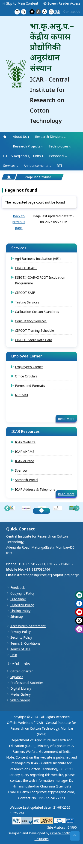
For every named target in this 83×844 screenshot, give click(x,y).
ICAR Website (25, 442)
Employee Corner (26, 356)
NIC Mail (21, 395)
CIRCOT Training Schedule (34, 330)
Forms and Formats (30, 385)
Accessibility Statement (28, 626)
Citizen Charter (21, 671)
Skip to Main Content (22, 3)
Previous (7, 508)
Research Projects (26, 146)
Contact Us (71, 11)
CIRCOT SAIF (25, 292)
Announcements (36, 165)
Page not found (21, 190)
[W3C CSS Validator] (22, 820)
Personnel (56, 156)
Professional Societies (27, 682)
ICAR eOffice (24, 461)
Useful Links (18, 663)
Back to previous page (18, 222)
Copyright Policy (22, 593)
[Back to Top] (75, 836)
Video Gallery (20, 700)
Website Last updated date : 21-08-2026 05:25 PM (40, 810)
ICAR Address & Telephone (35, 489)
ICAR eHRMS (24, 451)
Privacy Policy (20, 631)
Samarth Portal (26, 480)
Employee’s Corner (29, 367)
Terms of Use (20, 649)
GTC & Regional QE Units (22, 156)
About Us (20, 136)
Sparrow (21, 470)
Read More (66, 418)
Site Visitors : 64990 (62, 827)
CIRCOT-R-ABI (26, 268)
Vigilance (16, 677)
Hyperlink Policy (22, 605)
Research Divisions (49, 136)
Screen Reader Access (63, 3)
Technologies (58, 146)
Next (76, 508)
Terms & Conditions (25, 643)
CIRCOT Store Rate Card (33, 340)
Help (13, 655)
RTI (59, 165)
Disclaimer (18, 599)
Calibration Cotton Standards (37, 311)
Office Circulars (26, 376)
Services (9, 165)
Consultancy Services (31, 321)
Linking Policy (20, 611)
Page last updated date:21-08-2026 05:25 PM (53, 219)
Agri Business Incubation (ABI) (38, 258)
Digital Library (20, 688)
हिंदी (57, 12)
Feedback (17, 587)
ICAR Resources (25, 431)
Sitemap (16, 616)
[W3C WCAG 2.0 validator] (43, 820)
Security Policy (21, 637)
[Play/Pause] (41, 511)
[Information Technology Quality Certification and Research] (64, 820)
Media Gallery (20, 694)
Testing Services (27, 302)
